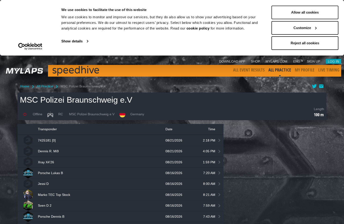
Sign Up (313, 61)
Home (24, 86)
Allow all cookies (305, 12)
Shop (255, 61)
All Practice (279, 70)
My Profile (305, 70)
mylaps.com (276, 61)
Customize (302, 28)
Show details (72, 41)
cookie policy (198, 28)
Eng (296, 61)
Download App (232, 61)
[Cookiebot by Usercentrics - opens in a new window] (30, 46)
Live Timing (328, 70)
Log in (333, 61)
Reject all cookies (305, 43)
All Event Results (249, 70)
